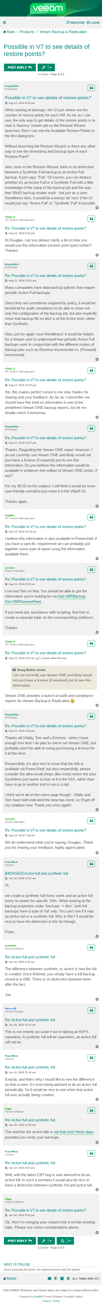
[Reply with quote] (91, 88)
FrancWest (11, 862)
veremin (10, 567)
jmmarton (10, 945)
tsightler (10, 515)
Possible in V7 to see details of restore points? (47, 50)
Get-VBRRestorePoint (23, 601)
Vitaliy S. (10, 217)
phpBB (38, 1296)
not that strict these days (74, 1132)
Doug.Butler (12, 86)
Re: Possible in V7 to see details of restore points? (45, 228)
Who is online (17, 1264)
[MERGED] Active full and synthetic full (36, 873)
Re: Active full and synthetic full (30, 957)
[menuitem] (93, 23)
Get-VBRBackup (71, 596)
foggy (8, 1108)
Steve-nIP (11, 1008)
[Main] (51, 8)
